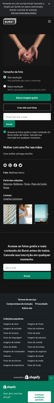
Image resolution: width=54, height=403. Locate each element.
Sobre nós (27, 308)
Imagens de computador (14, 351)
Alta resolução (14, 77)
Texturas (7, 355)
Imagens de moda (35, 360)
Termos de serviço (27, 299)
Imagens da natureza (37, 337)
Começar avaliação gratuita (39, 397)
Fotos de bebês (10, 346)
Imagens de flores (35, 323)
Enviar (9, 124)
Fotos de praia (34, 332)
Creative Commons (12, 198)
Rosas (6, 187)
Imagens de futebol (11, 342)
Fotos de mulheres (36, 328)
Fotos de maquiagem (12, 337)
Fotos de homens (11, 332)
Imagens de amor (11, 323)
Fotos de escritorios (12, 360)
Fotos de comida (35, 342)
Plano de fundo (39, 183)
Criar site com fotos (27, 107)
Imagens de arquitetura (13, 365)
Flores (27, 183)
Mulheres (18, 183)
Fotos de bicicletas (36, 346)
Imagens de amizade (12, 328)
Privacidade (41, 303)
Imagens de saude (36, 355)
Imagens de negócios (37, 351)
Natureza (7, 183)
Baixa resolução (15, 86)
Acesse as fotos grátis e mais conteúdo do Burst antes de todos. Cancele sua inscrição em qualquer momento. (28, 134)
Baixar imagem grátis (27, 97)
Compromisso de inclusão (20, 303)
